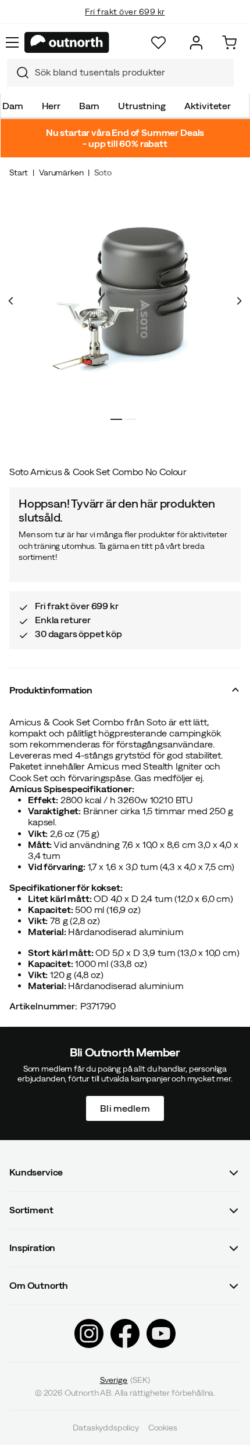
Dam (12, 105)
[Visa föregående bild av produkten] (11, 301)
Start (18, 172)
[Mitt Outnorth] (196, 42)
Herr (51, 105)
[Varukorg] (229, 42)
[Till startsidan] (66, 42)
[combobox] (120, 73)
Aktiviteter (207, 105)
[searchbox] (131, 72)
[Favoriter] (158, 42)
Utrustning (141, 105)
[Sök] (18, 73)
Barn (89, 105)
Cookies (162, 1427)
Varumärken (61, 172)
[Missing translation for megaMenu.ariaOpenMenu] (12, 42)
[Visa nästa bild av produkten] (239, 301)
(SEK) (125, 1379)
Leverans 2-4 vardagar (125, 23)
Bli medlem (125, 1107)
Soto (102, 172)
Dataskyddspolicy (105, 1427)
